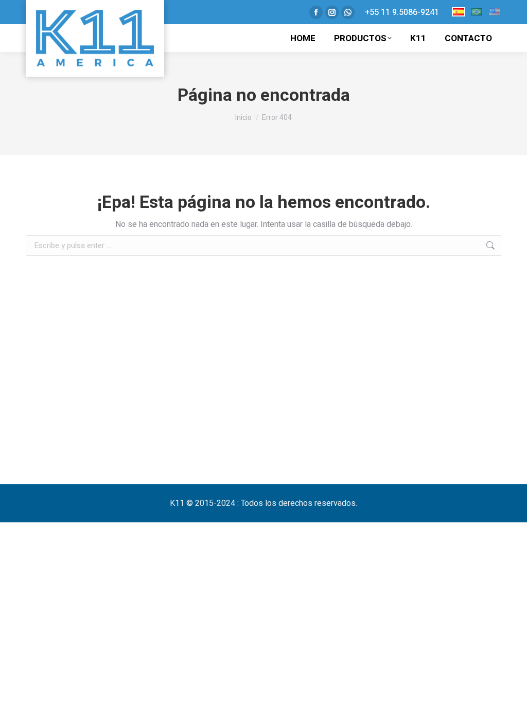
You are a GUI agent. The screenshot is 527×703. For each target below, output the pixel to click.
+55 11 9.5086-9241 (402, 12)
